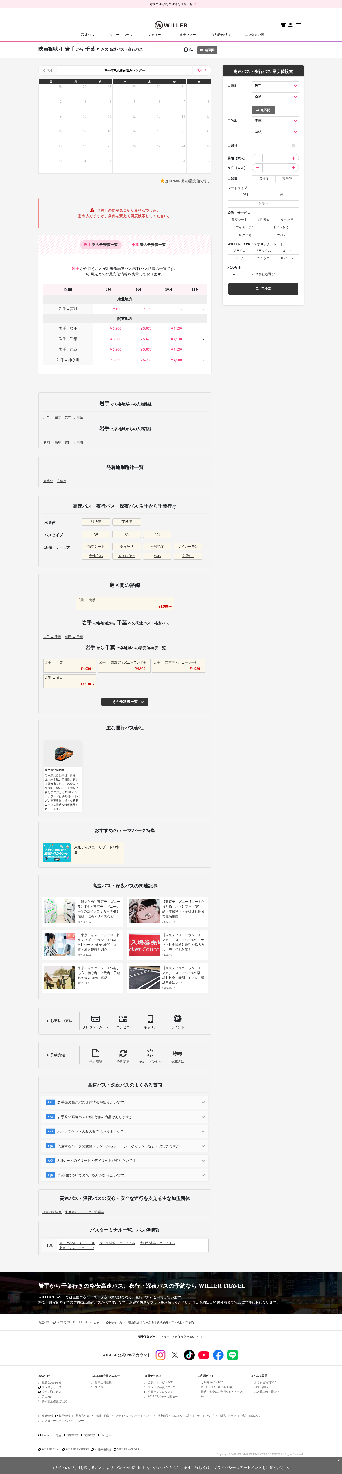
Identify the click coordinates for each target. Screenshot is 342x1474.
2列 (96, 534)
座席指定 (157, 546)
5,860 (117, 360)
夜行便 (126, 522)
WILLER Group (51, 1449)
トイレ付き (126, 556)
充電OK (188, 556)
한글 (59, 1435)
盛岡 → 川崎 (74, 442)
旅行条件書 (83, 1415)
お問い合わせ (227, 1415)
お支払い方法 (61, 1021)
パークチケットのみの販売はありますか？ (90, 1131)
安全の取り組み (51, 1391)
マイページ (102, 1387)
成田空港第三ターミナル (157, 1243)
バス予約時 (261, 1387)
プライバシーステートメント (133, 1415)
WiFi (157, 556)
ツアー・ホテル (121, 35)
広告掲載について (253, 1415)
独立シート (96, 546)
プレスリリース (51, 1387)
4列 (157, 534)
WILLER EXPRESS (77, 1449)
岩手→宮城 (68, 309)
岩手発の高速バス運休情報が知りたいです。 (92, 1102)
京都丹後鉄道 (221, 35)
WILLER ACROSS (128, 1449)
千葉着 (61, 481)
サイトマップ (205, 1415)
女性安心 (96, 556)
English (46, 1435)
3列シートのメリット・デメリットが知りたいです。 (98, 1160)
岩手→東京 (68, 349)
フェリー (154, 35)
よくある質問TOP (265, 1382)
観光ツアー (188, 35)
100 (118, 309)
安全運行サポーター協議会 (84, 1212)
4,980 (178, 360)
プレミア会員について (162, 1387)
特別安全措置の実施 (54, 1401)
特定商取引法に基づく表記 (174, 1415)
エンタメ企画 (254, 35)
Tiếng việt (106, 1435)
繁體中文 (73, 1435)
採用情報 (64, 1415)
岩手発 (48, 481)
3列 (126, 534)
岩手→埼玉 (68, 328)
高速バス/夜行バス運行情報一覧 (171, 4)
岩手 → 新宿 (52, 418)
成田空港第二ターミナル (117, 1243)
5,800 (117, 328)
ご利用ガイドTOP (212, 1382)
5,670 (147, 328)
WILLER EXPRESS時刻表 (216, 1387)
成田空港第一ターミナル (77, 1243)
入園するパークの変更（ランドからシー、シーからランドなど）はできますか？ (120, 1146)
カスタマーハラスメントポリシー (63, 1420)
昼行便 (96, 522)
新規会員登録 (103, 1382)
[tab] (101, 244)
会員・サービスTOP (160, 1382)
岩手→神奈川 (68, 360)
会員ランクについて (160, 1391)
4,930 (178, 328)
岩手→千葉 (68, 339)
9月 (199, 70)
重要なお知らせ (51, 1382)
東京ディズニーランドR (76, 1248)
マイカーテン (188, 546)
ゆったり (127, 546)
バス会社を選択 (263, 274)
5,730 (147, 360)
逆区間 (210, 50)
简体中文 (90, 1435)
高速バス (87, 35)
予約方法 (57, 1055)
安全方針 (47, 1396)
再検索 (266, 289)
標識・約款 (103, 1415)
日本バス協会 (52, 1212)
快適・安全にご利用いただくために (222, 1393)
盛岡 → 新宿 (52, 442)
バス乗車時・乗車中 (266, 1391)
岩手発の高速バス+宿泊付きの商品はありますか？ (96, 1117)
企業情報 (47, 1415)
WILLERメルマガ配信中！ (164, 1396)
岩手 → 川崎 (74, 418)
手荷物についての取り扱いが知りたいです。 (92, 1175)
